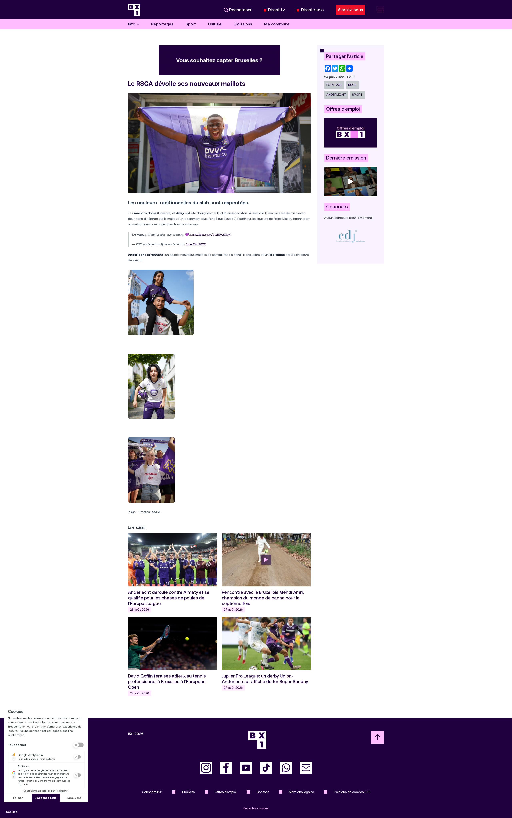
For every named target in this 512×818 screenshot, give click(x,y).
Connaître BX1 (152, 792)
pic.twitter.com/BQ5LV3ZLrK (210, 234)
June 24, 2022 (195, 244)
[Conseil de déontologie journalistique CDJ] (350, 236)
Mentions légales (301, 792)
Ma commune (277, 24)
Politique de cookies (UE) (352, 792)
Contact (263, 792)
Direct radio (312, 10)
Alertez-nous (350, 10)
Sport (190, 24)
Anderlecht (336, 94)
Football (334, 84)
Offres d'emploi (226, 792)
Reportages (162, 24)
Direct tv (276, 10)
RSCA (352, 84)
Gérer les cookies (256, 808)
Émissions (243, 24)
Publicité (188, 792)
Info (131, 24)
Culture (215, 24)
